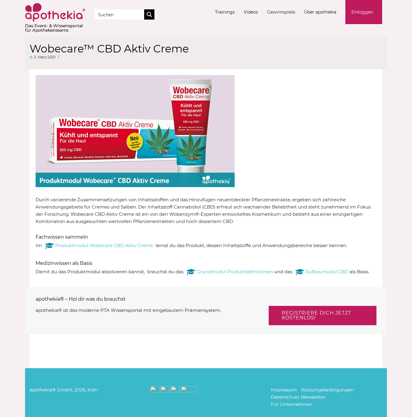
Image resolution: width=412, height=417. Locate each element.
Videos (251, 12)
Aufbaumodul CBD (327, 271)
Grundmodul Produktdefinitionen (235, 271)
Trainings (225, 12)
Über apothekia (320, 12)
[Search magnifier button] (149, 14)
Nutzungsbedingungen (327, 390)
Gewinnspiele (281, 12)
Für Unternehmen (291, 404)
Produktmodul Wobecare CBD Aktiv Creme (104, 245)
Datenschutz (285, 397)
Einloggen (362, 12)
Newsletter (313, 397)
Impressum (284, 390)
